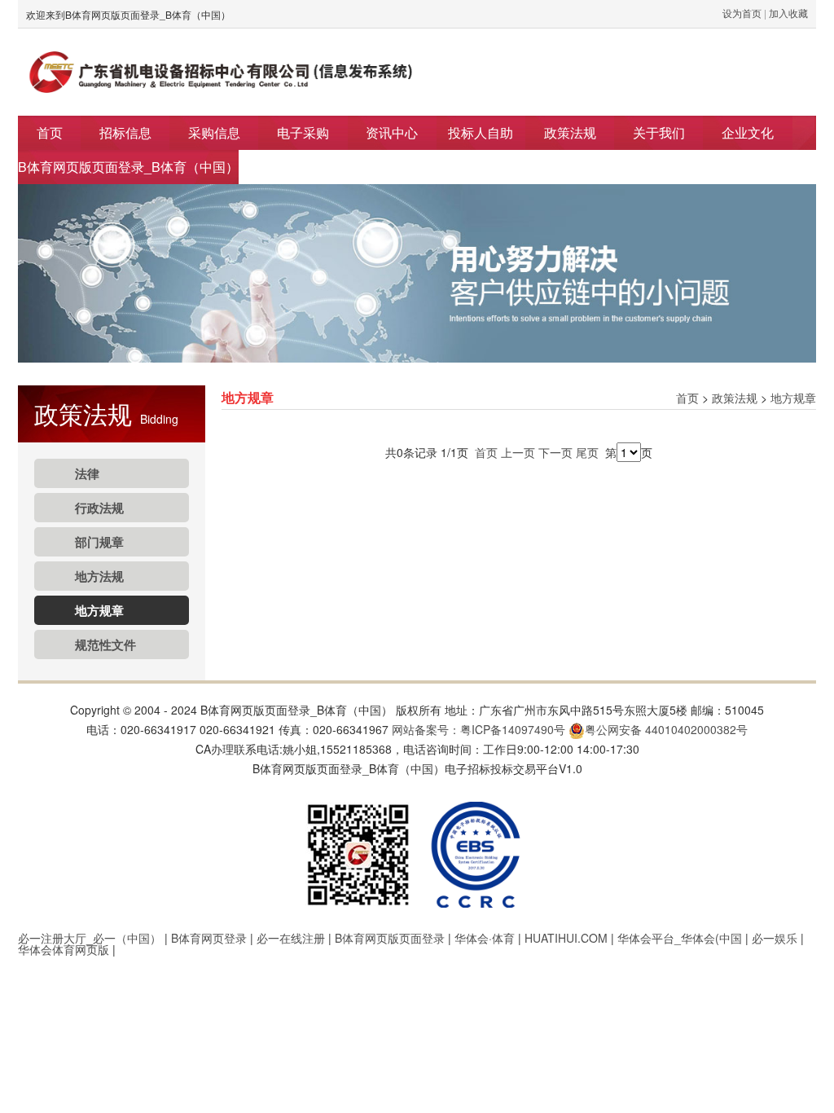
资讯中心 (392, 132)
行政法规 (99, 508)
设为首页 (742, 13)
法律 (87, 473)
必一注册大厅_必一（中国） (89, 938)
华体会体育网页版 (63, 949)
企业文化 (748, 132)
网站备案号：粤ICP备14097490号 (478, 729)
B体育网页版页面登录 (390, 938)
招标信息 (125, 132)
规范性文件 (105, 644)
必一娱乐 (774, 938)
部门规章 (99, 542)
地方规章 (99, 610)
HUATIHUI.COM (566, 938)
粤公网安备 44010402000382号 (666, 729)
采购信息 (214, 132)
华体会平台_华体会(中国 (679, 938)
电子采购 (303, 132)
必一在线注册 (291, 938)
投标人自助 (480, 132)
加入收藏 (788, 13)
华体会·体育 (484, 938)
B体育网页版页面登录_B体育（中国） (128, 166)
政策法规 (570, 132)
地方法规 (99, 576)
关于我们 (659, 132)
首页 (50, 132)
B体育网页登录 (209, 938)
